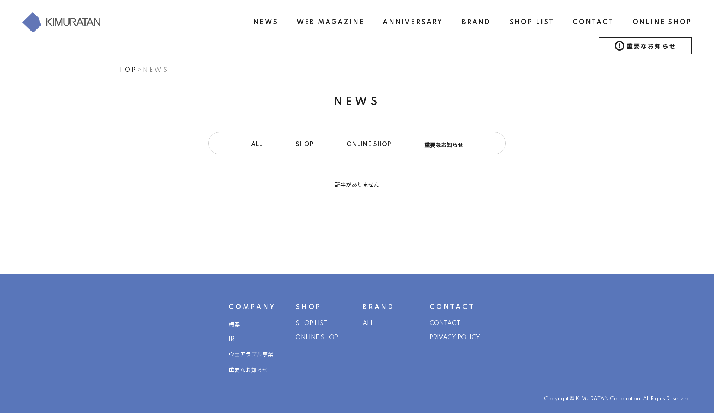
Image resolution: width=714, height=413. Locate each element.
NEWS (265, 22)
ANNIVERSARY (413, 22)
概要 (234, 325)
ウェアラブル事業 (251, 355)
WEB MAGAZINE (330, 22)
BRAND (476, 22)
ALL (256, 144)
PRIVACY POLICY (455, 337)
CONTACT (593, 22)
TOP (128, 70)
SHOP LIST (531, 22)
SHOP (304, 144)
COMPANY (252, 307)
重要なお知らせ (651, 46)
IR (231, 339)
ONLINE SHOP (662, 22)
